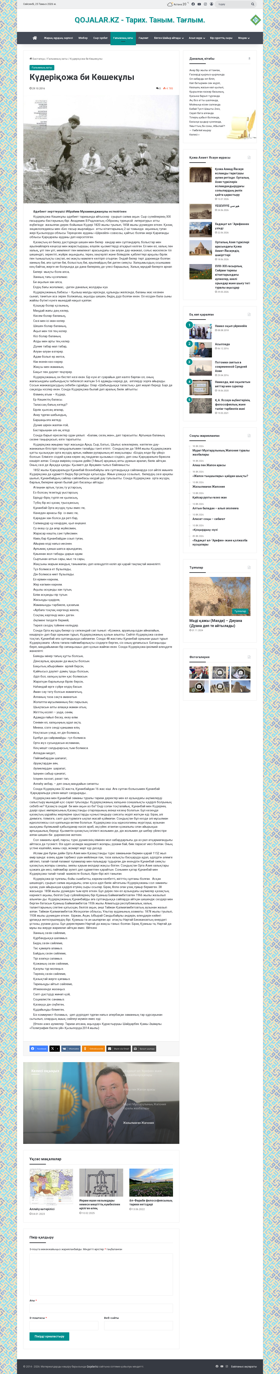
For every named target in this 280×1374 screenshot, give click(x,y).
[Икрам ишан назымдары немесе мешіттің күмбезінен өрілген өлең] (101, 1183)
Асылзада (222, 344)
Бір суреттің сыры (221, 38)
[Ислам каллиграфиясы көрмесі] (240, 672)
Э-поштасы (38, 1317)
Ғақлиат (143, 38)
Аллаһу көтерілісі (42, 1209)
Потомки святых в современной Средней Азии (231, 367)
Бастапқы (38, 58)
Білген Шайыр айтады (167, 38)
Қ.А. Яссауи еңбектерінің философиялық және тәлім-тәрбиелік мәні (232, 404)
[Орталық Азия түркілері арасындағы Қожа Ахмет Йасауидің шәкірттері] (200, 247)
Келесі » (194, 134)
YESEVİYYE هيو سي (227, 205)
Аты (33, 1300)
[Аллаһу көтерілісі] (51, 1187)
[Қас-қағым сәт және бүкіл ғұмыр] (199, 672)
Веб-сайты (111, 1317)
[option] (101, 1103)
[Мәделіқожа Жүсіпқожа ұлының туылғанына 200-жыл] (199, 686)
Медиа (242, 38)
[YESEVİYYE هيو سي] (200, 211)
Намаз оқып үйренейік (231, 326)
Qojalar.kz (92, 1366)
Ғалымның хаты (123, 38)
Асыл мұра (195, 38)
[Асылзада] (200, 349)
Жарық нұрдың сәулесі (58, 38)
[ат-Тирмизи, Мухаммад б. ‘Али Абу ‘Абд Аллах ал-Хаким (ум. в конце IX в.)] (240, 686)
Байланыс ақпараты (244, 1366)
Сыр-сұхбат (100, 38)
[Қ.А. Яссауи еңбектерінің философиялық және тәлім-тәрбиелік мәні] (200, 405)
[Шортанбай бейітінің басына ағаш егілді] (220, 686)
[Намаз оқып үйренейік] (200, 331)
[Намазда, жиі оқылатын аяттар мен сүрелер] (200, 387)
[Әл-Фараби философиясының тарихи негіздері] (151, 1183)
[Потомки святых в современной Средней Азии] (200, 368)
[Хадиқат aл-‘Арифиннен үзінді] (200, 229)
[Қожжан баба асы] (220, 672)
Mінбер (83, 38)
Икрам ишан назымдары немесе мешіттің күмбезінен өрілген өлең (99, 1204)
